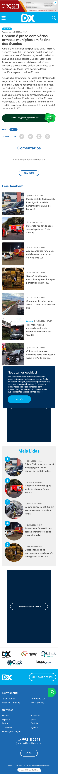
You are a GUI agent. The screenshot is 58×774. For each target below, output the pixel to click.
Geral (33, 719)
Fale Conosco (37, 702)
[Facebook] (21, 136)
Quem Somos (9, 698)
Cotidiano (35, 723)
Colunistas (7, 727)
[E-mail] (47, 136)
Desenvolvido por (29, 770)
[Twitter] (30, 136)
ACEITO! (19, 399)
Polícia (7, 29)
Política (5, 715)
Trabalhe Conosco (11, 702)
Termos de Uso (38, 698)
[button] (27, 118)
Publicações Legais (11, 731)
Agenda (34, 727)
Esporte (6, 719)
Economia (35, 715)
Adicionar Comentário (30, 174)
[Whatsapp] (39, 136)
